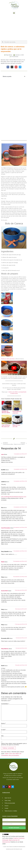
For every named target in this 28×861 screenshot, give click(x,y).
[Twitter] (20, 67)
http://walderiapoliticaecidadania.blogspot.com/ (13, 496)
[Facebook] (8, 67)
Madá (2, 561)
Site (2, 735)
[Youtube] (16, 67)
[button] (14, 13)
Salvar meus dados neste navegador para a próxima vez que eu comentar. (14, 744)
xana (2, 454)
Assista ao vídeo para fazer (8, 358)
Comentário (5, 703)
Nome (3, 723)
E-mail (3, 729)
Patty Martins (4, 648)
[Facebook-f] (3, 786)
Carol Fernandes (5, 528)
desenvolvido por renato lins (14, 849)
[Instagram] (12, 67)
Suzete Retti (4, 590)
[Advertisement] (14, 28)
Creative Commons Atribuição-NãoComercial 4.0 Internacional (13, 840)
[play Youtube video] (14, 368)
